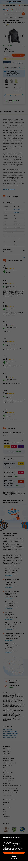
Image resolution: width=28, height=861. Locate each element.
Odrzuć (14, 855)
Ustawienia (14, 858)
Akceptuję (14, 852)
